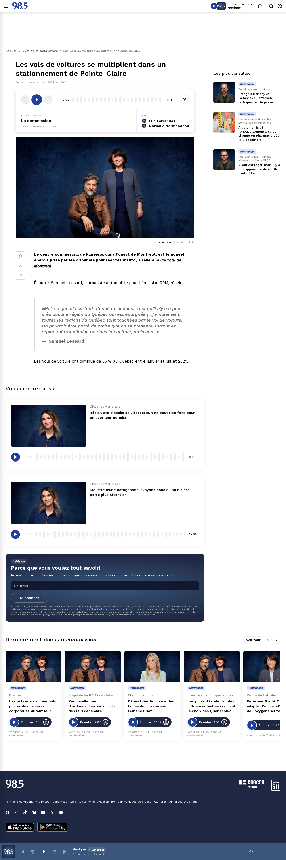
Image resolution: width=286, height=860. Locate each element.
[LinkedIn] (43, 812)
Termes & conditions (19, 801)
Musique (234, 7)
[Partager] (185, 99)
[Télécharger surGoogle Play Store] (52, 828)
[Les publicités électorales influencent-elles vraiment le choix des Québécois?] (212, 666)
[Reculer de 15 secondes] (25, 99)
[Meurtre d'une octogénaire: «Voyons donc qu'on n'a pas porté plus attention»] (48, 503)
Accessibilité (106, 801)
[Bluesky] (34, 812)
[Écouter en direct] (214, 6)
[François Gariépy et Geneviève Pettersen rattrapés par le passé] (224, 92)
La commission (36, 120)
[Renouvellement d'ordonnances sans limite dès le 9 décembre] (93, 666)
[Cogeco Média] (251, 787)
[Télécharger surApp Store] (20, 828)
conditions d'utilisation (131, 614)
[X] (52, 812)
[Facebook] (20, 256)
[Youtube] (61, 812)
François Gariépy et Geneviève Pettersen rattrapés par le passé (255, 98)
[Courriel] (20, 275)
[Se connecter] (279, 6)
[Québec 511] (275, 790)
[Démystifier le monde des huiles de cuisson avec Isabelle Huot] (152, 666)
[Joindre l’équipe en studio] (260, 6)
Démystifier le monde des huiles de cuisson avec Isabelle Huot (151, 706)
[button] (22, 851)
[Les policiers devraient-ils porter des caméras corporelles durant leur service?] (33, 666)
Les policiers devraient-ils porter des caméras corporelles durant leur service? (32, 706)
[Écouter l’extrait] (36, 99)
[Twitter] (20, 265)
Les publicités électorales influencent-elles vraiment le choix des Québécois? (211, 706)
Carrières (160, 801)
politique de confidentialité (87, 614)
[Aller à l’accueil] (20, 8)
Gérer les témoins (82, 801)
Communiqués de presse (134, 801)
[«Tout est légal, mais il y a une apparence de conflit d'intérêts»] (224, 159)
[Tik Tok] (25, 812)
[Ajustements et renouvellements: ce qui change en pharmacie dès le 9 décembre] (224, 122)
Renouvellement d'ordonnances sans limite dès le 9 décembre (92, 706)
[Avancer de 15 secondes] (48, 99)
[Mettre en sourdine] (251, 852)
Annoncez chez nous (183, 801)
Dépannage (59, 801)
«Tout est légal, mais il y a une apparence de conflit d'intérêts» (259, 169)
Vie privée (43, 801)
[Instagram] (16, 812)
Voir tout (253, 640)
